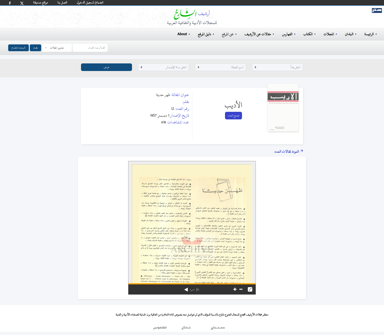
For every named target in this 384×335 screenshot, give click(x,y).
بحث (35, 47)
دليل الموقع (204, 34)
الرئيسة (369, 34)
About (182, 34)
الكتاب (308, 34)
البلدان (349, 34)
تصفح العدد (233, 115)
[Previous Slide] (198, 288)
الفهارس (287, 34)
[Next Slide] (186, 288)
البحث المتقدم (18, 47)
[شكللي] (186, 329)
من (192, 290)
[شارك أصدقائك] (9, 3)
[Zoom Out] (240, 289)
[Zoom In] (234, 289)
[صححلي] (218, 329)
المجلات (329, 34)
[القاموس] (160, 329)
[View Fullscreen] (250, 289)
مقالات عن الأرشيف (258, 34)
